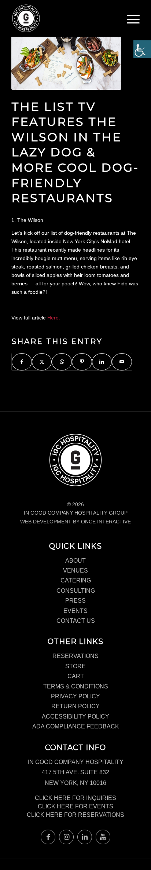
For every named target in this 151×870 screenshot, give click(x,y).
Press (75, 600)
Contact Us (75, 621)
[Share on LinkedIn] (102, 361)
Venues (75, 570)
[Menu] (133, 20)
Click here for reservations (75, 815)
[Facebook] (48, 836)
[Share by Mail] (122, 361)
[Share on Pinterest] (82, 361)
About (75, 561)
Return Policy (75, 706)
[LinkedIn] (84, 836)
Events (75, 611)
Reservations (75, 656)
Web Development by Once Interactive (75, 521)
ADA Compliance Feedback (75, 726)
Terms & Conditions (75, 686)
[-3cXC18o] (66, 54)
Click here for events (75, 806)
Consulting (75, 591)
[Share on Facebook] (22, 361)
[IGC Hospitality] (62, 18)
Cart (75, 676)
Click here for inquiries (75, 798)
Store (75, 666)
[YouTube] (102, 836)
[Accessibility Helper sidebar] (142, 49)
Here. (53, 318)
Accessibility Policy (75, 716)
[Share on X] (42, 361)
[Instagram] (66, 836)
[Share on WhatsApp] (62, 361)
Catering (75, 580)
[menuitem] (133, 22)
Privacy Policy (75, 696)
